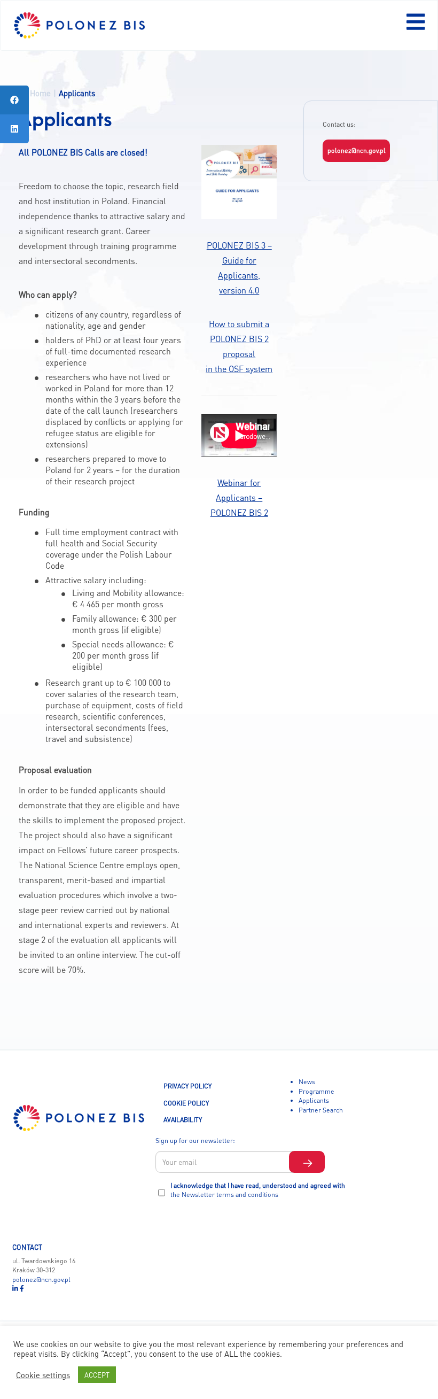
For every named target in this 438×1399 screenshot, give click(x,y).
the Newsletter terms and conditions (224, 1194)
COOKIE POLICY (186, 1103)
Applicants (314, 1100)
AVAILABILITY (182, 1119)
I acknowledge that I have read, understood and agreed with (257, 1190)
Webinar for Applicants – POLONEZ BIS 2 (239, 497)
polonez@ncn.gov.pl (356, 150)
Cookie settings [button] (43, 1375)
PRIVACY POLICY (187, 1085)
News (307, 1081)
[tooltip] (14, 100)
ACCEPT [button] (97, 1374)
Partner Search (321, 1110)
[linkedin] (16, 1288)
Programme (316, 1091)
